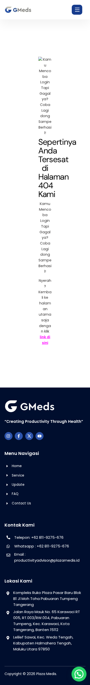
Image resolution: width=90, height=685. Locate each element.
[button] (79, 674)
